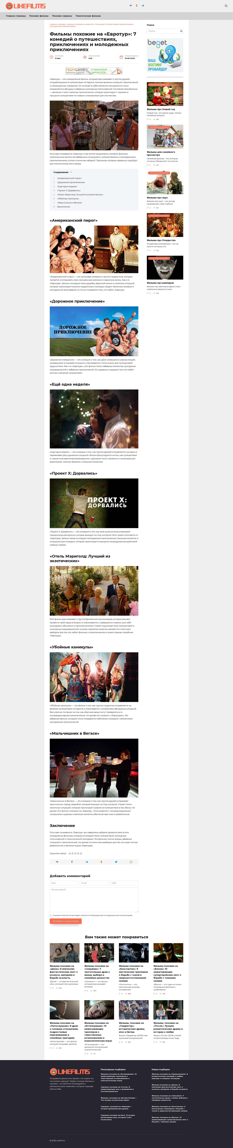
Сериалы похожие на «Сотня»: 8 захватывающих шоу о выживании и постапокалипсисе (117, 1089)
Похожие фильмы (39, 16)
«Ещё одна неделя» (67, 186)
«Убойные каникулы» (68, 198)
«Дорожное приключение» (71, 182)
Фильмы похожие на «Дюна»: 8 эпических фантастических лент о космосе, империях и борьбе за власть (64, 972)
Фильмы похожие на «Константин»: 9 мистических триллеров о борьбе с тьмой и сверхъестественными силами (133, 973)
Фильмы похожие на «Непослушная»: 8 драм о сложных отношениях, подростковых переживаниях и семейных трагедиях (64, 1030)
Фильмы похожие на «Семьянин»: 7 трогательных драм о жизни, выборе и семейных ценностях (97, 972)
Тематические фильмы (88, 16)
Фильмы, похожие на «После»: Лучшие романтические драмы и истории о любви (168, 1027)
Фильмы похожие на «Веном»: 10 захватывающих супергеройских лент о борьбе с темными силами (167, 973)
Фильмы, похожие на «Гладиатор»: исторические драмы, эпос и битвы (132, 1027)
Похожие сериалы (62, 16)
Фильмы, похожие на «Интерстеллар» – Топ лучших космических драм (119, 1099)
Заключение (63, 207)
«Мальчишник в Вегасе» (69, 203)
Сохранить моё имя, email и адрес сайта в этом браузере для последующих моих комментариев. (93, 915)
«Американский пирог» (69, 178)
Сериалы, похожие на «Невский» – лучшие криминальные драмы (116, 1108)
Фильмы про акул (157, 197)
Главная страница (16, 16)
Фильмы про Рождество (161, 240)
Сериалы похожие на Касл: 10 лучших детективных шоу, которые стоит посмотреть (118, 1117)
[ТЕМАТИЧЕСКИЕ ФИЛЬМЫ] (165, 104)
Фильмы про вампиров (160, 283)
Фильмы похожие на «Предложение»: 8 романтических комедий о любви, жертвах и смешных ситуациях (170, 1076)
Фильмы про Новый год (161, 109)
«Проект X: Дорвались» (69, 190)
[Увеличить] (135, 104)
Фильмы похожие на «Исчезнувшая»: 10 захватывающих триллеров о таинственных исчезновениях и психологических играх (98, 1032)
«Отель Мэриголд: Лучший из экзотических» (80, 194)
